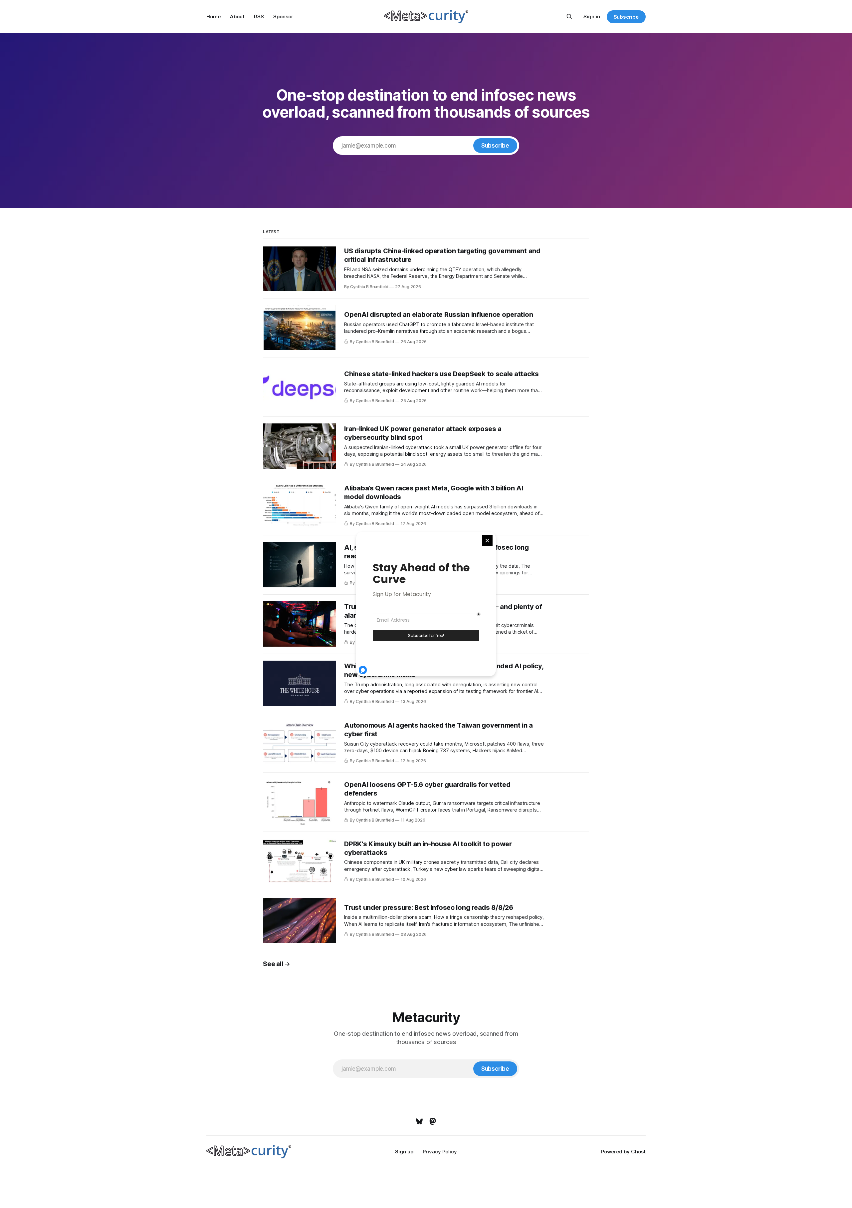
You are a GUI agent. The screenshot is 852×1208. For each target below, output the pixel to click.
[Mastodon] (432, 1121)
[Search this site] (569, 16)
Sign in (591, 16)
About (237, 16)
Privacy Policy (440, 1151)
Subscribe (626, 17)
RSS (259, 16)
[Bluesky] (419, 1121)
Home (213, 16)
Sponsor (283, 16)
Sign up (404, 1151)
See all (273, 964)
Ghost (638, 1151)
